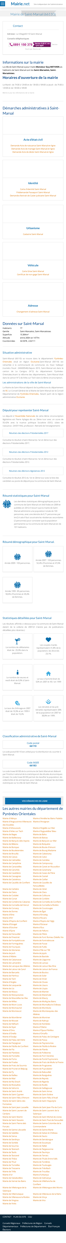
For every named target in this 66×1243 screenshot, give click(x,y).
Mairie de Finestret (11, 937)
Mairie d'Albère (9, 956)
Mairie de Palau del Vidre (14, 1039)
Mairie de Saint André (12, 1091)
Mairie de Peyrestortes (43, 1043)
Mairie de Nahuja (41, 1020)
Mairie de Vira (39, 1200)
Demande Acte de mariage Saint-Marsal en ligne (33, 148)
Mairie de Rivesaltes (12, 1084)
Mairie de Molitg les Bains (44, 1001)
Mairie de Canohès (11, 869)
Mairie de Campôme (12, 863)
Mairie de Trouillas (41, 1171)
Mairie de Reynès (41, 1078)
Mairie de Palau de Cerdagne (46, 1036)
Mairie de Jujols (40, 953)
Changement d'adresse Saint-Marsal (33, 311)
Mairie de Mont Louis (12, 1004)
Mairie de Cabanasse (12, 959)
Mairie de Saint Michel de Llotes (47, 1116)
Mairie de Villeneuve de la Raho (47, 1194)
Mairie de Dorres (10, 911)
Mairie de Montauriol (12, 1007)
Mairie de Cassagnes (12, 876)
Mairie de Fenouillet (12, 934)
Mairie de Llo (8, 988)
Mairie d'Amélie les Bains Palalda (47, 818)
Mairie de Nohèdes (41, 1023)
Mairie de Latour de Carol (14, 969)
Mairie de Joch (9, 953)
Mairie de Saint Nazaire (13, 1120)
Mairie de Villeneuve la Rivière (16, 1197)
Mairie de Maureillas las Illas (15, 998)
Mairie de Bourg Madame (44, 850)
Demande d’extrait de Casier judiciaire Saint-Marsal (33, 195)
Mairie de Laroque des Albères (16, 966)
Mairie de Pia (8, 1049)
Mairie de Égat (39, 911)
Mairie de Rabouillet (42, 1072)
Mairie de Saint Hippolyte (44, 1100)
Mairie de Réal (9, 1078)
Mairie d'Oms (9, 1030)
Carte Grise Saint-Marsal (33, 271)
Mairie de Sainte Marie (43, 1129)
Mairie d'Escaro (40, 917)
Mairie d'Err (8, 917)
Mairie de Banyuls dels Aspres (16, 840)
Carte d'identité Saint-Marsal (33, 189)
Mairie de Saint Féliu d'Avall (45, 1097)
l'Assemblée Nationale (25, 416)
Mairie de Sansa (10, 1136)
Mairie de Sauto (40, 1136)
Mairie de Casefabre (12, 873)
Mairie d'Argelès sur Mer (44, 828)
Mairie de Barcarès (11, 972)
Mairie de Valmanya (42, 1177)
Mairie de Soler (40, 975)
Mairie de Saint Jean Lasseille (15, 1107)
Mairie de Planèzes (11, 1052)
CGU (30, 1216)
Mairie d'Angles (9, 982)
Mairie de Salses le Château (45, 1132)
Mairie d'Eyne (9, 930)
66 (6, 390)
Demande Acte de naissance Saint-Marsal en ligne (33, 145)
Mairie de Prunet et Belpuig (15, 1068)
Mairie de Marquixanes (13, 994)
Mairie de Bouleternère (13, 850)
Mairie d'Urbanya (41, 1174)
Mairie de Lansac (40, 962)
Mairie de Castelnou (12, 879)
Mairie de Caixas (10, 856)
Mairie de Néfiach (11, 1023)
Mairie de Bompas (11, 847)
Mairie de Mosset (10, 1020)
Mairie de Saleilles (11, 1132)
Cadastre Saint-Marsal (33, 234)
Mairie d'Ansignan (41, 821)
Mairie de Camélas (41, 860)
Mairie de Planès (40, 1049)
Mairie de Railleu (10, 1075)
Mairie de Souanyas (42, 1142)
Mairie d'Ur (8, 1174)
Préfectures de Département (33, 1226)
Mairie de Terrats (40, 1155)
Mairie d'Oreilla (9, 1033)
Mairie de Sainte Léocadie (14, 1129)
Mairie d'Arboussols (12, 828)
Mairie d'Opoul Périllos (43, 1030)
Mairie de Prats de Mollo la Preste (48, 1062)
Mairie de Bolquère (41, 844)
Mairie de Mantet (41, 991)
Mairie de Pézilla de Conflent (15, 1046)
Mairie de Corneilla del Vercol (16, 905)
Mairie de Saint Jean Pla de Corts (47, 1107)
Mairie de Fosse (40, 943)
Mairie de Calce (40, 856)
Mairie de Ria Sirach (11, 1081)
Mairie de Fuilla (40, 946)
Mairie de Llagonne (41, 959)
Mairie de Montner (41, 1017)
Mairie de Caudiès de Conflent (16, 882)
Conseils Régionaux (11, 1223)
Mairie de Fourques (11, 946)
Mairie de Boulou (41, 972)
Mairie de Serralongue (43, 1139)
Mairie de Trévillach (41, 1168)
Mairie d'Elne (8, 914)
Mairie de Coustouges (43, 908)
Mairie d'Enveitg (40, 914)
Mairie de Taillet (40, 1145)
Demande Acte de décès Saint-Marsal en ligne (33, 152)
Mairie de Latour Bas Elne (44, 966)
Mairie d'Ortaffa (40, 1033)
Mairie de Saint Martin (13, 1116)
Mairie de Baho (40, 834)
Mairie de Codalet (11, 895)
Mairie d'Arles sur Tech (13, 831)
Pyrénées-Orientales (29, 393)
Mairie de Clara (40, 892)
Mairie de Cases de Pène (44, 873)
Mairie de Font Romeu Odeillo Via (48, 937)
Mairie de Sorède (10, 1142)
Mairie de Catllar (40, 879)
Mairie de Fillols (40, 934)
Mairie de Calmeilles (12, 860)
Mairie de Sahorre (11, 1088)
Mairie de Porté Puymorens (45, 1059)
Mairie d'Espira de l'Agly (43, 921)
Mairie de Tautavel (11, 1155)
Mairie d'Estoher (10, 927)
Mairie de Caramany (42, 869)
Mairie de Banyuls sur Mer (45, 840)
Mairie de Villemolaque (13, 1194)
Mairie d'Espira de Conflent (15, 921)
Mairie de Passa (40, 1039)
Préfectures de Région (32, 1223)
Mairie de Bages (10, 834)
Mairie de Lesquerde (12, 985)
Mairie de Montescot (12, 1011)
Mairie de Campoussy (43, 863)
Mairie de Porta (10, 1059)
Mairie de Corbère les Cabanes (16, 901)
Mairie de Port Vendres (43, 1055)
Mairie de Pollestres (42, 1052)
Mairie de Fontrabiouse (43, 940)
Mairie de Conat (10, 898)
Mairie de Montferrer (12, 1017)
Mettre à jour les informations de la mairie (18, 93)
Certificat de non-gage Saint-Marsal (33, 274)
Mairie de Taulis (9, 1152)
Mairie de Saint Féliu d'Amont (16, 1097)
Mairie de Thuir (9, 1161)
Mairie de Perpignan (12, 1043)
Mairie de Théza (10, 1158)
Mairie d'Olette (40, 1027)
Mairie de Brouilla (10, 853)
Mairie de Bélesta (10, 844)
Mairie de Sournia (11, 1145)
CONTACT (7, 1216)
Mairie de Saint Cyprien (13, 1094)
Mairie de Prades (10, 1062)
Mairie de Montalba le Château (47, 1004)
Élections (7, 1229)
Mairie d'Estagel (10, 924)
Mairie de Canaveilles (12, 866)
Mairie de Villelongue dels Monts (47, 1187)
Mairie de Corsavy (11, 908)
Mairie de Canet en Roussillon (46, 866)
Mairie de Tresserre (11, 1168)
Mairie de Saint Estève (43, 1094)
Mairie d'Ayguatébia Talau (44, 831)
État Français (54, 1226)
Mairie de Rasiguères (42, 1075)
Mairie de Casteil (40, 876)
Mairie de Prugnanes (42, 1065)
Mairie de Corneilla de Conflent (47, 901)
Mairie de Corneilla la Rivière (45, 905)
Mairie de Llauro (40, 985)
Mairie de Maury (40, 998)
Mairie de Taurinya (41, 1152)
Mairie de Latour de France (45, 969)
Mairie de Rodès (40, 1084)
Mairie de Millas (10, 1001)
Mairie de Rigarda (41, 1081)
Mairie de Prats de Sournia (15, 1065)
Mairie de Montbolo (42, 1007)
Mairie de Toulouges (42, 1165)
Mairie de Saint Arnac (42, 1091)
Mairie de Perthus (11, 975)
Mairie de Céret (40, 889)
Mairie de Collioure (41, 895)
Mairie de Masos (10, 991)
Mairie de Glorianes (11, 950)
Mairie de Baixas (40, 837)
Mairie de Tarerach (11, 1149)
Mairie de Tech (9, 978)
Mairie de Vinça (40, 1197)
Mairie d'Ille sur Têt (41, 950)
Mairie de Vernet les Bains (14, 1181)
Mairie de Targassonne (43, 1149)
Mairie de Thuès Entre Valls (45, 1158)
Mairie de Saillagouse (42, 1088)
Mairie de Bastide (41, 956)
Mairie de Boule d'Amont (44, 847)
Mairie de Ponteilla (11, 1055)
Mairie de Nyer (9, 1027)
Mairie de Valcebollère (13, 1177)
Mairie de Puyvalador (42, 1068)
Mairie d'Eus (38, 927)
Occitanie (35, 361)
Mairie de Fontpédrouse (14, 940)
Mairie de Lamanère (12, 962)
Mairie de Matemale (42, 994)
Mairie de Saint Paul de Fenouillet (48, 1120)
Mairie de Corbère (41, 898)
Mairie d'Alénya (10, 818)
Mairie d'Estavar (40, 924)
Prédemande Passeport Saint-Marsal (33, 192)
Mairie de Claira (10, 892)
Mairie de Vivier (40, 978)
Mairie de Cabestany (42, 853)
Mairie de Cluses (40, 982)
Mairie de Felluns (40, 930)
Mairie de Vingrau (11, 1200)
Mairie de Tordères (41, 1161)
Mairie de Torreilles (11, 1165)
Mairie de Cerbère (11, 889)
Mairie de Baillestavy (12, 837)
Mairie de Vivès (9, 1203)
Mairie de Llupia (40, 988)
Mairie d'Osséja (9, 1036)
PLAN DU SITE (19, 1216)
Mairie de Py (8, 1072)
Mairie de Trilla (9, 1171)
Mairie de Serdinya (11, 1139)
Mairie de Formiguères (13, 943)
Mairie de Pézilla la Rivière (44, 1046)
